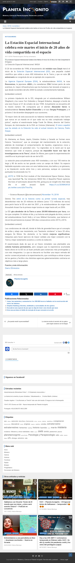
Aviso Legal (33, 1)
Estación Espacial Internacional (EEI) (33, 71)
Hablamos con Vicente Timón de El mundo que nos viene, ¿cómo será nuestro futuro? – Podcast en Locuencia (18, 505)
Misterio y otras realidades (20, 432)
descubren (15, 424)
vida (26, 438)
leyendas (43, 428)
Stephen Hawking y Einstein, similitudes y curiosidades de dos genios (31, 306)
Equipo (6, 462)
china (35, 421)
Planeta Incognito (18, 56)
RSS (47, 1)
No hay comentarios (30, 56)
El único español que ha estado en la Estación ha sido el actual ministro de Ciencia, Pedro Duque (37, 128)
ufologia (14, 438)
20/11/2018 (8, 56)
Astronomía (29, 421)
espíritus (38, 424)
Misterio (7, 452)
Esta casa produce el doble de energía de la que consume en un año (30, 310)
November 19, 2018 (50, 194)
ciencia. (44, 421)
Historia (6, 457)
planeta (60, 432)
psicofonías (24, 435)
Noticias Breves (10, 36)
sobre (61, 435)
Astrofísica (22, 421)
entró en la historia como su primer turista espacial (41, 199)
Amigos (6, 465)
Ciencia (6, 455)
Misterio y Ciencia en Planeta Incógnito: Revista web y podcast (23, 15)
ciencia (39, 421)
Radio (20, 497)
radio (57, 435)
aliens (9, 421)
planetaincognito (12, 435)
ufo (9, 438)
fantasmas (23, 428)
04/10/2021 (43, 547)
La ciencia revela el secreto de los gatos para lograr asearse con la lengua (55, 323)
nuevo (35, 431)
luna (49, 428)
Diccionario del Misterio (11, 470)
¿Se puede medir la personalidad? (18, 321)
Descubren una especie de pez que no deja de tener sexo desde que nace (32, 308)
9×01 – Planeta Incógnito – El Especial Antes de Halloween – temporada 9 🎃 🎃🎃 (55, 504)
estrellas (43, 424)
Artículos (8, 497)
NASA (59, 81)
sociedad (27, 497)
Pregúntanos (8, 467)
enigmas (27, 424)
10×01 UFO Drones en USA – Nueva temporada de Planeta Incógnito (26, 404)
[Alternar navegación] (5, 21)
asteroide (14, 421)
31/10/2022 (43, 509)
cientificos (50, 421)
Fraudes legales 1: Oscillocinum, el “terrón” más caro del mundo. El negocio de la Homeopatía (34, 400)
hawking (30, 428)
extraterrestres (11, 427)
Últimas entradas (18, 274)
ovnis (46, 431)
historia (36, 427)
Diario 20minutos (12, 268)
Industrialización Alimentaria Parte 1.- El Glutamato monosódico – (25, 392)
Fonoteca (7, 460)
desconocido (7, 424)
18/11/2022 (7, 511)
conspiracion (58, 421)
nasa (31, 432)
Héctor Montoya (16, 511)
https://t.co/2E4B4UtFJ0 (59, 185)
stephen (66, 435)
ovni (40, 431)
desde (21, 424)
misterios (7, 432)
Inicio (6, 450)
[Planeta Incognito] (9, 280)
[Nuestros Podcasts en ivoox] (53, 2)
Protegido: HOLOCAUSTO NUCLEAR (15, 408)
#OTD (10, 176)
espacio (33, 424)
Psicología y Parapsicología (41, 435)
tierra (5, 438)
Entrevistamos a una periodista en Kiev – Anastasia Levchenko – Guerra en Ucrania (19, 540)
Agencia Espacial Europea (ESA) (23, 81)
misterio (62, 427)
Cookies (40, 1)
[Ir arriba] (70, 555)
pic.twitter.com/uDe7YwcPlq (20, 187)
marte (54, 427)
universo (21, 438)
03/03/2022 (7, 545)
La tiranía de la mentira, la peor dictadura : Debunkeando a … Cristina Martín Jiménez (30, 396)
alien (5, 421)
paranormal (53, 432)
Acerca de (8, 274)
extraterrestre (53, 424)
